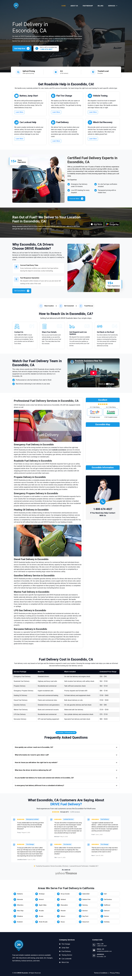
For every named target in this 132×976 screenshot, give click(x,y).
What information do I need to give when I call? (32, 755)
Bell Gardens (108, 899)
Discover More (74, 199)
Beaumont (86, 922)
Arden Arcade (43, 922)
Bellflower (107, 905)
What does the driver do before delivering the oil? (33, 770)
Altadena (20, 916)
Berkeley (107, 922)
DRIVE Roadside (22, 973)
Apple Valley (42, 905)
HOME (63, 6)
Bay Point (85, 916)
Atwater (63, 910)
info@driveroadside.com (104, 951)
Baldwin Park (86, 899)
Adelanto (20, 894)
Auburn (63, 916)
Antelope (42, 894)
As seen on (66, 870)
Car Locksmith (66, 958)
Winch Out (65, 962)
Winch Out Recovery (102, 122)
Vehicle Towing (100, 96)
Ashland (63, 899)
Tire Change (66, 944)
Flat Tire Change (64, 96)
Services (112, 6)
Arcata (41, 916)
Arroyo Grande (65, 894)
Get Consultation (19, 291)
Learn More (19, 112)
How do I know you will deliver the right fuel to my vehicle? (36, 762)
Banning (85, 905)
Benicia (106, 916)
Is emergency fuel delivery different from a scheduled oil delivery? (39, 785)
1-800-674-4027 (71, 226)
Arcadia (41, 910)
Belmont (106, 910)
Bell (105, 894)
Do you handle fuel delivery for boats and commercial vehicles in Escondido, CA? (44, 778)
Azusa (63, 922)
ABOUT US (74, 6)
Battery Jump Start (29, 96)
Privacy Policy (115, 973)
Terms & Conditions (100, 973)
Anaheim (20, 922)
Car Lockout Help (28, 122)
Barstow (85, 910)
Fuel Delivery (62, 122)
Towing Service (67, 955)
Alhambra (20, 905)
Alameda (20, 899)
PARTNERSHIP (88, 6)
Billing (100, 6)
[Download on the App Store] (96, 224)
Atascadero (64, 905)
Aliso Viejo (20, 910)
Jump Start (65, 947)
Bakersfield (86, 894)
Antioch (41, 899)
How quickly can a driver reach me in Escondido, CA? (34, 747)
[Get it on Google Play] (112, 224)
